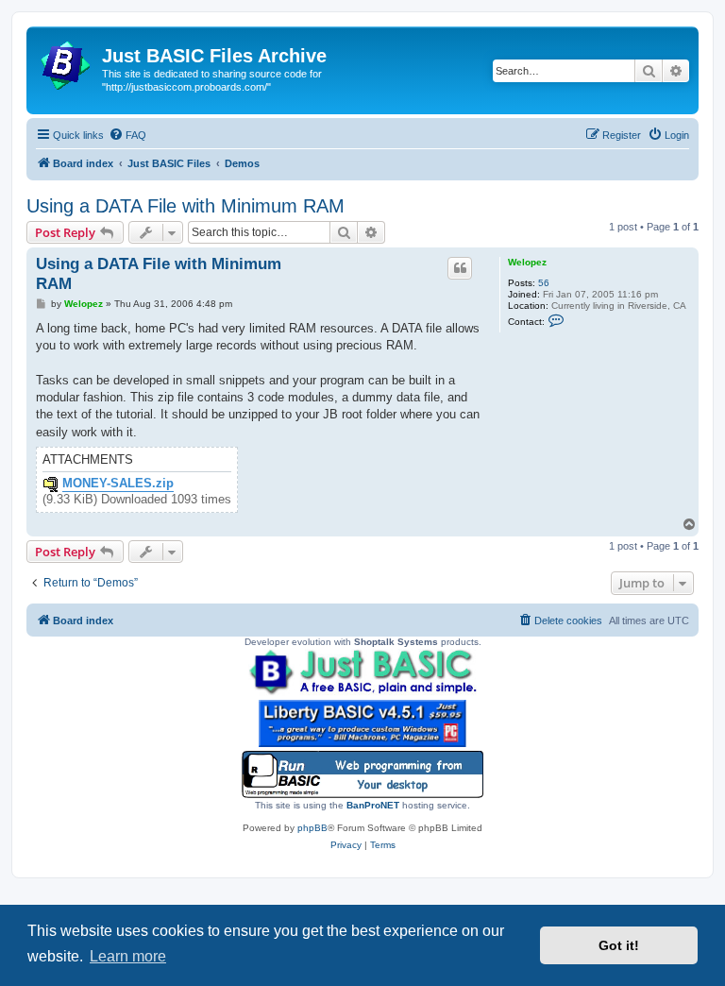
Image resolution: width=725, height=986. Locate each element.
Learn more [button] (128, 956)
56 (543, 283)
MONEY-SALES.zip (118, 483)
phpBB (312, 828)
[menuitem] (127, 135)
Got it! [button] (619, 945)
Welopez (527, 262)
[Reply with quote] (459, 268)
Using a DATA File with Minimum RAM (185, 206)
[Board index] (66, 61)
